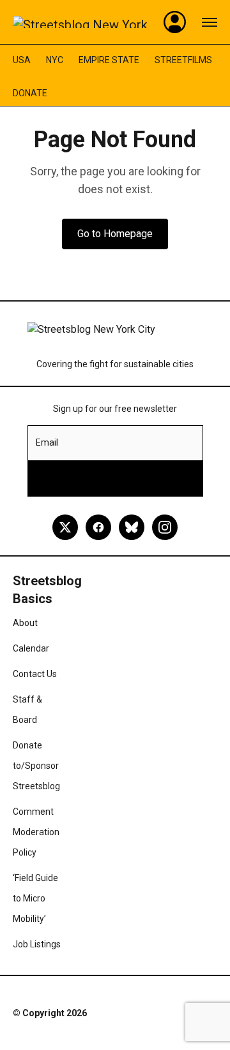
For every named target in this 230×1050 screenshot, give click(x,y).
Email (47, 442)
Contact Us (35, 674)
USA (22, 60)
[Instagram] (165, 527)
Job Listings (37, 944)
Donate (30, 93)
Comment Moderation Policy (36, 831)
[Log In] (175, 22)
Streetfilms (183, 60)
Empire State (109, 60)
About (25, 623)
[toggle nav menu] (209, 22)
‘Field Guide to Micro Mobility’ (35, 898)
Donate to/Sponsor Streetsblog (36, 765)
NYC (54, 60)
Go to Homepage (115, 234)
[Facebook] (98, 527)
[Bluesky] (131, 527)
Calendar (31, 648)
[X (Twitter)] (65, 527)
